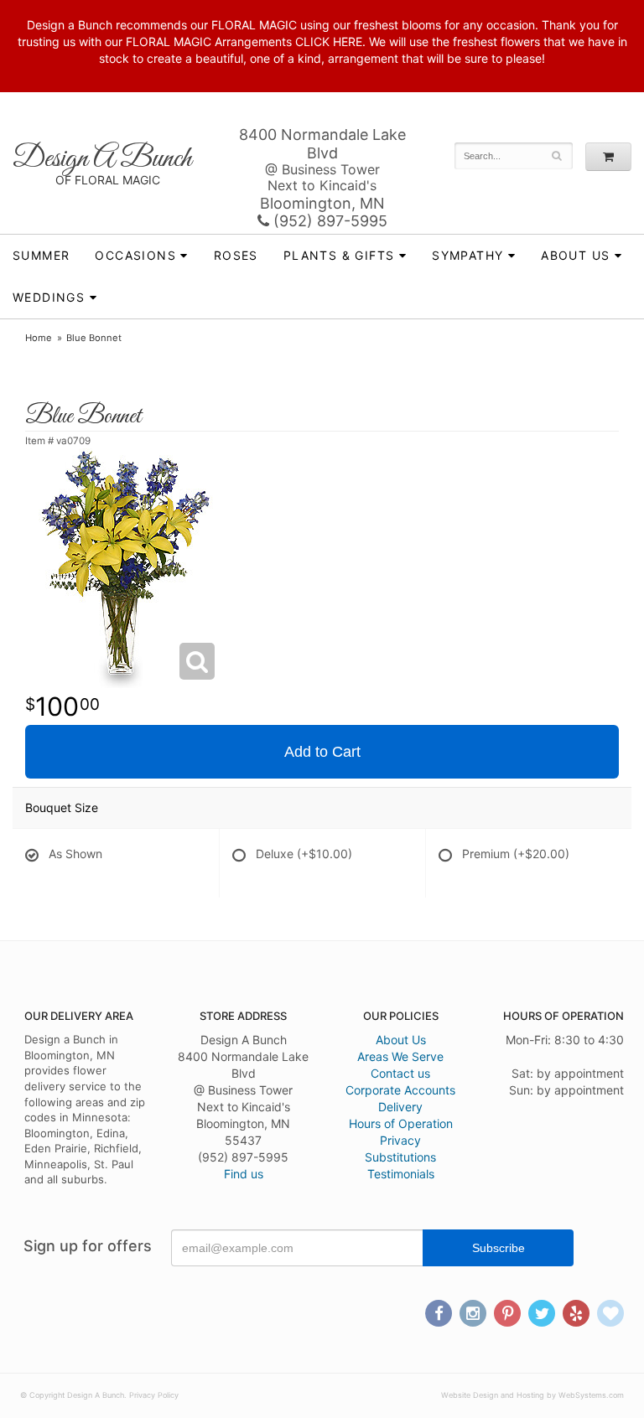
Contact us (400, 1073)
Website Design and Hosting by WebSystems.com (532, 1395)
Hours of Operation (401, 1123)
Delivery (400, 1107)
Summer (41, 255)
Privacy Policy (154, 1395)
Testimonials (400, 1174)
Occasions (135, 255)
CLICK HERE (328, 41)
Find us (243, 1174)
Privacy (400, 1140)
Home (38, 338)
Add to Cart (322, 751)
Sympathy (467, 255)
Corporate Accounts (400, 1090)
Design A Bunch (102, 159)
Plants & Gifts (339, 255)
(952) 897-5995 (328, 221)
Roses (236, 255)
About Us (401, 1039)
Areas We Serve (400, 1056)
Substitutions (400, 1157)
